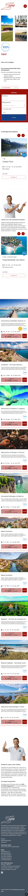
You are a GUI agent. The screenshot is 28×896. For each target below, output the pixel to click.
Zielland (5, 96)
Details (24, 336)
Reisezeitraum (7, 102)
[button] (19, 135)
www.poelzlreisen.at (6, 859)
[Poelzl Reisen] (8, 6)
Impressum (4, 842)
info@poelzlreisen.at (6, 858)
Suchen (14, 117)
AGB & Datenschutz (6, 840)
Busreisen (14, 92)
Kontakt (3, 838)
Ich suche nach (7, 109)
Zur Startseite (6, 87)
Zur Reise (13, 177)
